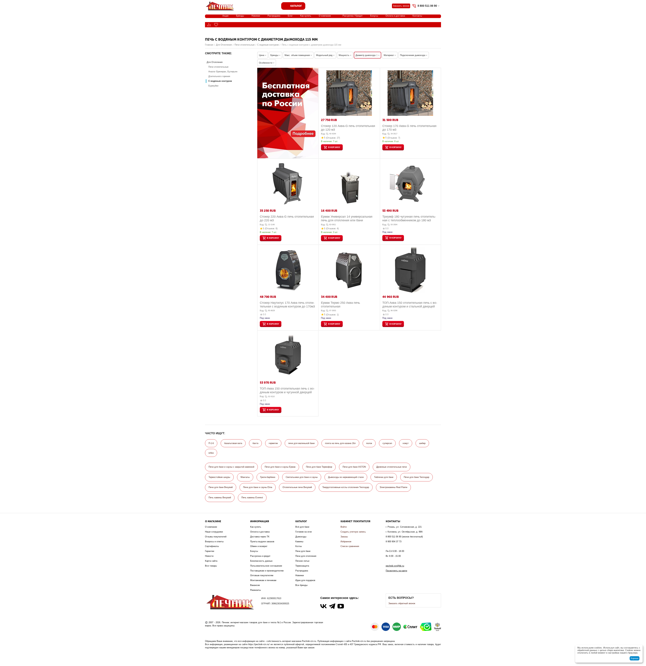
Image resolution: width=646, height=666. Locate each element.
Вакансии (255, 585)
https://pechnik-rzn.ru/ (259, 644)
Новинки (256, 15)
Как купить (305, 15)
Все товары (211, 566)
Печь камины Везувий (220, 497)
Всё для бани (302, 527)
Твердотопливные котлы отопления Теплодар (345, 487)
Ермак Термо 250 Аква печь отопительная (340, 304)
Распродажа (274, 15)
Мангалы (245, 477)
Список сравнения (350, 546)
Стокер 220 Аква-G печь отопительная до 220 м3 (287, 218)
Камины (299, 541)
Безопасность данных (261, 561)
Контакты (417, 15)
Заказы (344, 536)
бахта (255, 443)
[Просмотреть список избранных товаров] (216, 24)
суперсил (387, 443)
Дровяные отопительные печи (391, 467)
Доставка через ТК (259, 536)
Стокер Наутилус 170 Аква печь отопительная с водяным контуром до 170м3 (287, 304)
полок (369, 443)
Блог (290, 15)
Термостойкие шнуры (219, 477)
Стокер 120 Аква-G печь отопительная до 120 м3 (348, 127)
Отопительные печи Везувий (297, 487)
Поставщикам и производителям (267, 570)
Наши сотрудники (214, 531)
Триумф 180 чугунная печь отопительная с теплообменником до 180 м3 (409, 218)
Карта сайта (211, 561)
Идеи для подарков (305, 580)
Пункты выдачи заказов (262, 541)
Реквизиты (255, 590)
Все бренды (301, 585)
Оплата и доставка (395, 15)
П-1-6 (211, 443)
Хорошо (634, 658)
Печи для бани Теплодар (416, 477)
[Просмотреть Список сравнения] (208, 24)
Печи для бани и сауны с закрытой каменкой (231, 467)
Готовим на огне (303, 531)
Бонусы (374, 15)
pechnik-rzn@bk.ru (395, 566)
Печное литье (302, 561)
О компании (325, 15)
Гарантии (209, 551)
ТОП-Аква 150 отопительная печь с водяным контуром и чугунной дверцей (287, 390)
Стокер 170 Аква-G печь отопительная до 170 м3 (409, 127)
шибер (422, 443)
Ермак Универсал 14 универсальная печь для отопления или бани (346, 218)
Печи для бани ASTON (354, 467)
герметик (273, 443)
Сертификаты (212, 546)
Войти (344, 527)
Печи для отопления (305, 556)
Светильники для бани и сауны (302, 477)
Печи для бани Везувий (221, 487)
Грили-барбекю (267, 477)
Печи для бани (302, 551)
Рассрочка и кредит (260, 556)
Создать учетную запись (353, 531)
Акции (225, 15)
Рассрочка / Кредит (353, 15)
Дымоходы (300, 536)
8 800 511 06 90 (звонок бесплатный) (404, 536)
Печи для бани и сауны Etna (257, 487)
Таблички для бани (383, 477)
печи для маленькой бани (301, 443)
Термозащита (302, 566)
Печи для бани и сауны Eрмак (280, 467)
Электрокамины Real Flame (393, 487)
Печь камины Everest (252, 497)
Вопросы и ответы (214, 541)
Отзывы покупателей (215, 536)
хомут (406, 443)
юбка (211, 453)
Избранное (346, 541)
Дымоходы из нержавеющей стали (346, 477)
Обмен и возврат (258, 546)
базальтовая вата (233, 443)
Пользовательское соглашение (266, 566)
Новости (209, 556)
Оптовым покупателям (261, 575)
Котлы (298, 546)
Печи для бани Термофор (319, 467)
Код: (323, 133)
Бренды (240, 15)
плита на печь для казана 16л (340, 443)
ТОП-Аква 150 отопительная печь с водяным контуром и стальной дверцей (409, 304)
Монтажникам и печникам (263, 580)
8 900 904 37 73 (393, 541)
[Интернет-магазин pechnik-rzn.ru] (220, 5)
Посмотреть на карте (396, 570)
